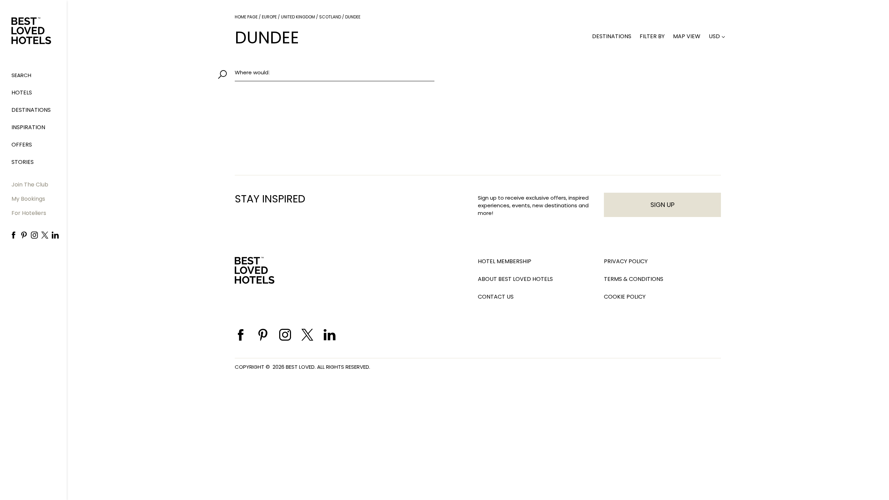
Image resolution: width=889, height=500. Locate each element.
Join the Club (29, 185)
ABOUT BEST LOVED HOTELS (515, 279)
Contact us (496, 297)
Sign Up (662, 204)
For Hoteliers (28, 213)
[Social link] (13, 235)
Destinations (31, 110)
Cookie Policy (625, 297)
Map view (686, 36)
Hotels (21, 93)
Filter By (652, 36)
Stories (22, 162)
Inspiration (28, 127)
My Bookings (28, 199)
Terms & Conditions (633, 279)
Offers (21, 145)
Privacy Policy (626, 261)
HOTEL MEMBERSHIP (504, 261)
